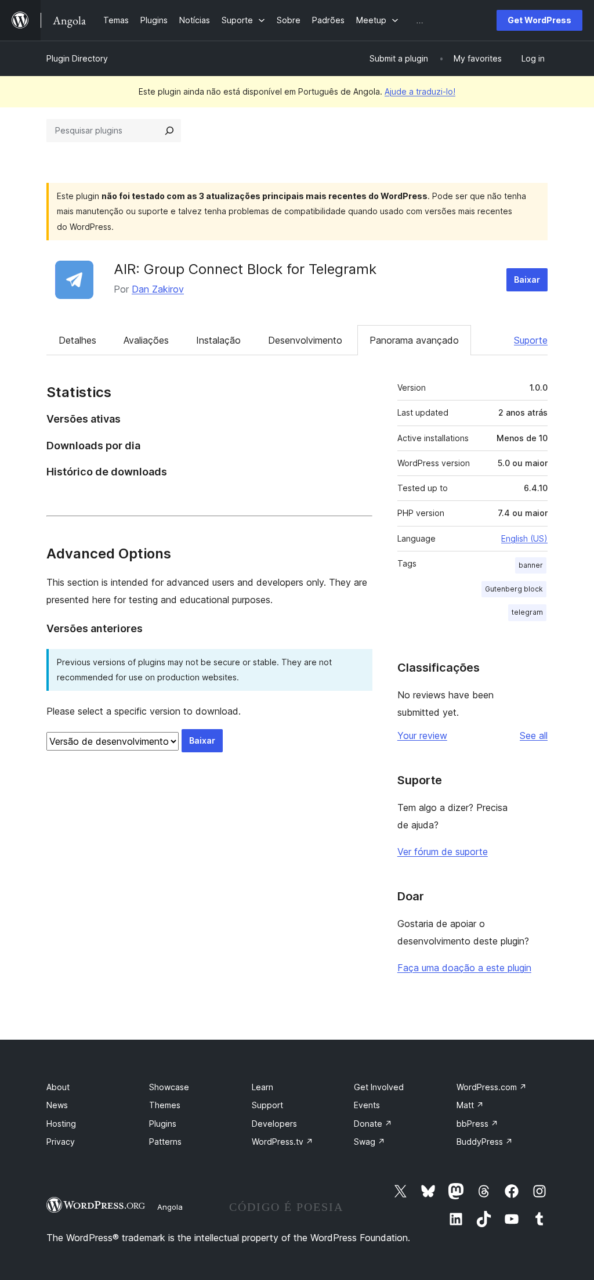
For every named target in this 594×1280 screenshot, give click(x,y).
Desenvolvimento (305, 340)
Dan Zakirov (158, 289)
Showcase (169, 1087)
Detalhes (77, 340)
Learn (262, 1087)
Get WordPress (539, 20)
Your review (422, 735)
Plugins (162, 1123)
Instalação (218, 340)
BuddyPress (485, 1141)
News (57, 1105)
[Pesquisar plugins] (169, 130)
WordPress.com (492, 1087)
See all (534, 735)
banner (531, 565)
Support (267, 1105)
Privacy (60, 1141)
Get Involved (379, 1087)
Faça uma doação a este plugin (464, 967)
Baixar (527, 279)
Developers (274, 1123)
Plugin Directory (77, 58)
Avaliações (146, 340)
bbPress (477, 1123)
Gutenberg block (514, 589)
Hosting (61, 1123)
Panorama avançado (414, 340)
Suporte (531, 340)
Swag (369, 1141)
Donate (373, 1123)
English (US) (524, 538)
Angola (170, 1207)
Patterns (165, 1141)
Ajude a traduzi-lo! (420, 91)
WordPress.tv (282, 1141)
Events (367, 1105)
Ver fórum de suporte (442, 851)
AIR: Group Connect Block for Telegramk (245, 269)
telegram (527, 612)
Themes (164, 1105)
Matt (470, 1105)
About (58, 1087)
